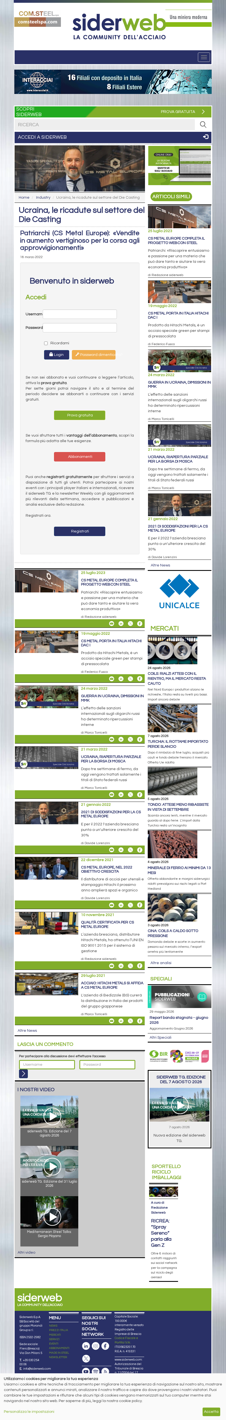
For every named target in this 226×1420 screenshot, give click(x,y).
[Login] (23, 1073)
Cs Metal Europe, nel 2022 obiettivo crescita (106, 869)
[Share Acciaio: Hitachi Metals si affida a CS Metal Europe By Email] (112, 1021)
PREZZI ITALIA (58, 1330)
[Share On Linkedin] (121, 624)
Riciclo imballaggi (166, 1172)
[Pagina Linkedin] (86, 1346)
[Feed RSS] (105, 1371)
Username (34, 314)
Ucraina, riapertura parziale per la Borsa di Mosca (111, 759)
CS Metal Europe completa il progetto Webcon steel (109, 582)
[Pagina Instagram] (96, 1346)
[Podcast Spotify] (96, 1371)
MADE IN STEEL (59, 1352)
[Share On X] (130, 624)
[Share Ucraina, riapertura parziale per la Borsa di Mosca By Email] (112, 795)
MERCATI (55, 1335)
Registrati (79, 531)
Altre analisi (160, 963)
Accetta (211, 1412)
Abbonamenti (79, 457)
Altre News (27, 1031)
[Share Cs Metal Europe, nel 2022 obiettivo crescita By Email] (112, 905)
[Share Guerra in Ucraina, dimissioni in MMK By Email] (112, 739)
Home (24, 198)
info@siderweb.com (37, 1368)
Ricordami (55, 343)
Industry (43, 198)
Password (34, 328)
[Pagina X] (86, 1359)
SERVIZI (54, 1339)
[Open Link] (37, 18)
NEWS (53, 1325)
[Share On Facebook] (140, 624)
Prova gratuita (79, 415)
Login (58, 355)
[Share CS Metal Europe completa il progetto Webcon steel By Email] (112, 624)
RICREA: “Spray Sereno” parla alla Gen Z (161, 1233)
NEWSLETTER (58, 1357)
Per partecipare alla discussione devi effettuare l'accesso (62, 1056)
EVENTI (53, 1343)
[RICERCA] (203, 124)
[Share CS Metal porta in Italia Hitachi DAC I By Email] (112, 679)
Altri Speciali (160, 1038)
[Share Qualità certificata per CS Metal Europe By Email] (112, 966)
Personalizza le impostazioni (29, 1412)
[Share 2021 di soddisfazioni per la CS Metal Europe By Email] (112, 850)
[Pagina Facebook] (105, 1346)
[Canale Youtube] (86, 1371)
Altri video (26, 1252)
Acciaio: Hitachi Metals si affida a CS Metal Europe (112, 985)
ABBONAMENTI (59, 1348)
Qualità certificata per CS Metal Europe (107, 924)
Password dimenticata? (97, 355)
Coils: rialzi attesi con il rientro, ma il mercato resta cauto (177, 679)
